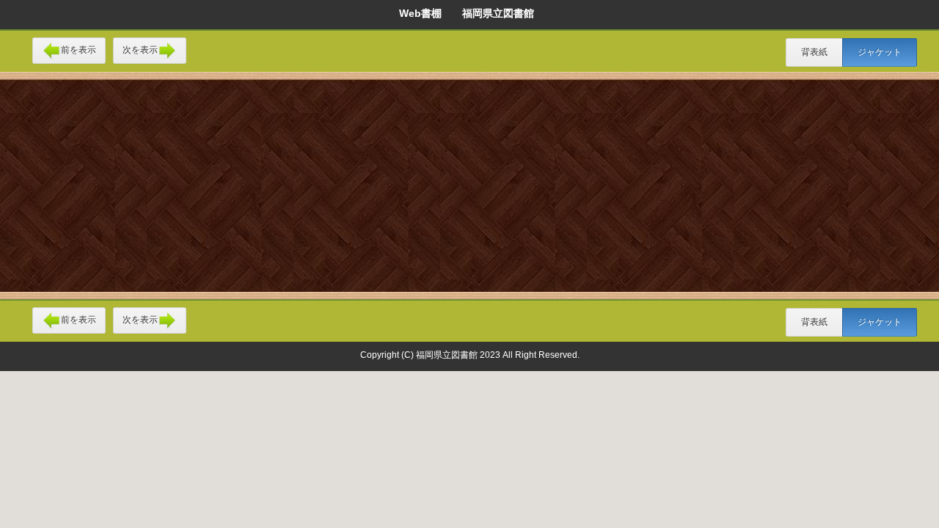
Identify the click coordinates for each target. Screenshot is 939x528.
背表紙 (814, 52)
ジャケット (880, 52)
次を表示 (140, 50)
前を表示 (78, 50)
